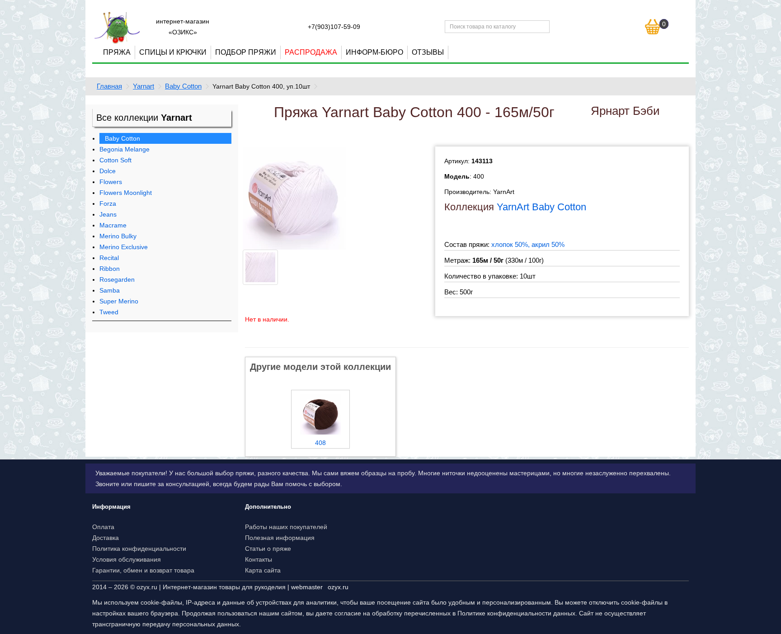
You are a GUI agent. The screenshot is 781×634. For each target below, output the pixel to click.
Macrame (113, 225)
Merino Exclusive (123, 247)
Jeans (108, 214)
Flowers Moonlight (125, 192)
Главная (109, 86)
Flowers (110, 181)
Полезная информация (280, 537)
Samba (109, 290)
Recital (109, 257)
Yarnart (143, 86)
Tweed (108, 312)
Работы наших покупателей (286, 526)
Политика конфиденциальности (139, 548)
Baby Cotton (183, 86)
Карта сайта (263, 570)
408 (320, 442)
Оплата (103, 526)
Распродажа (311, 52)
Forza (107, 203)
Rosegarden (117, 279)
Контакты (258, 559)
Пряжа (117, 52)
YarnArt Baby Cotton (541, 207)
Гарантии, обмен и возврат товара (143, 570)
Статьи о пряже (268, 548)
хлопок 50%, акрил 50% (528, 244)
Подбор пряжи (245, 52)
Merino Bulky (117, 236)
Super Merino (118, 301)
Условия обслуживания (126, 559)
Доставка (105, 537)
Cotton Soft (115, 160)
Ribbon (109, 268)
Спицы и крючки (173, 52)
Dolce (107, 171)
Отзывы (428, 52)
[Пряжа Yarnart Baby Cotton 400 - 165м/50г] (294, 197)
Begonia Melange (124, 149)
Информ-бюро (374, 52)
